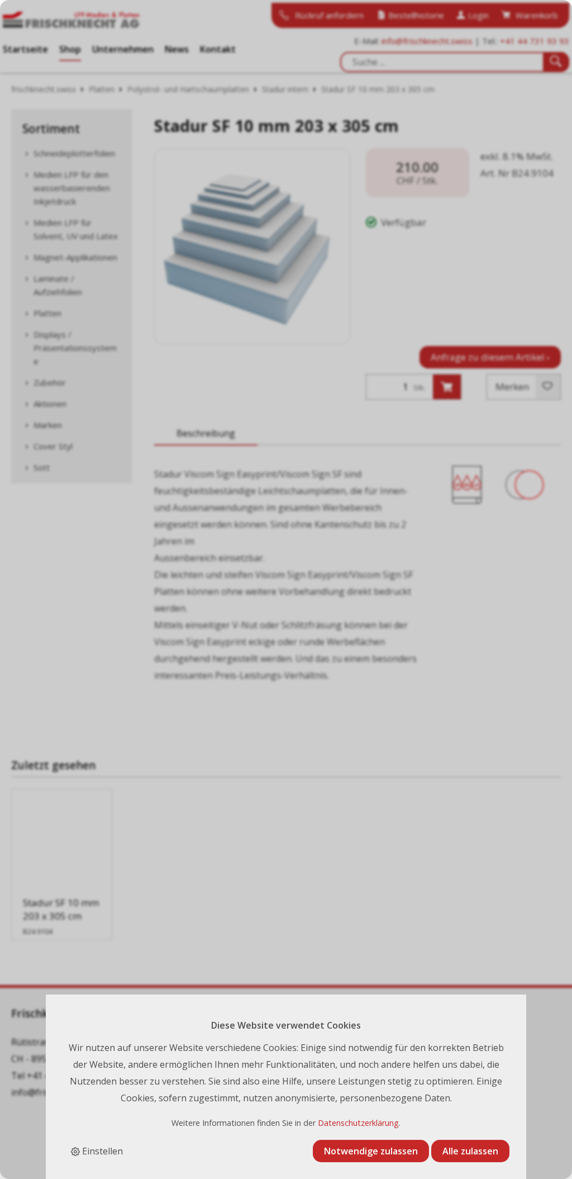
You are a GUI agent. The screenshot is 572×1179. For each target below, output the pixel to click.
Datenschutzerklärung (358, 1123)
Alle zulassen (470, 1151)
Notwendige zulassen (371, 1151)
